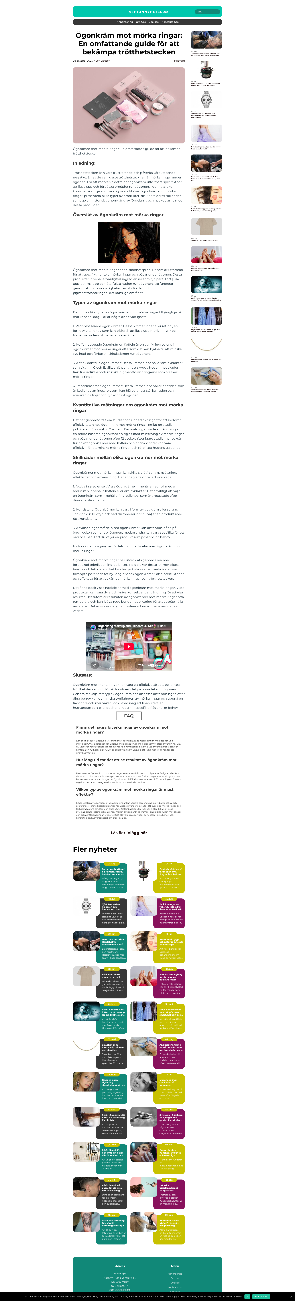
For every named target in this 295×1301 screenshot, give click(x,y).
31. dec (111, 1109)
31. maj (169, 1004)
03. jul (111, 898)
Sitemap (175, 1291)
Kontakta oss (170, 21)
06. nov (112, 1144)
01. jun (111, 1004)
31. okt (111, 1179)
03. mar (112, 1074)
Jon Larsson (103, 60)
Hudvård (179, 60)
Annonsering (125, 21)
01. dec (169, 1109)
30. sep (112, 1215)
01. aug (112, 863)
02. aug (169, 1215)
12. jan (169, 1074)
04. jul (169, 863)
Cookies (154, 21)
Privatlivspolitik (261, 1296)
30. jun (169, 898)
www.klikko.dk (123, 1289)
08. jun (111, 969)
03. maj (112, 1039)
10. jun (169, 934)
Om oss (141, 21)
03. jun (169, 969)
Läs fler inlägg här (129, 832)
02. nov (169, 1144)
